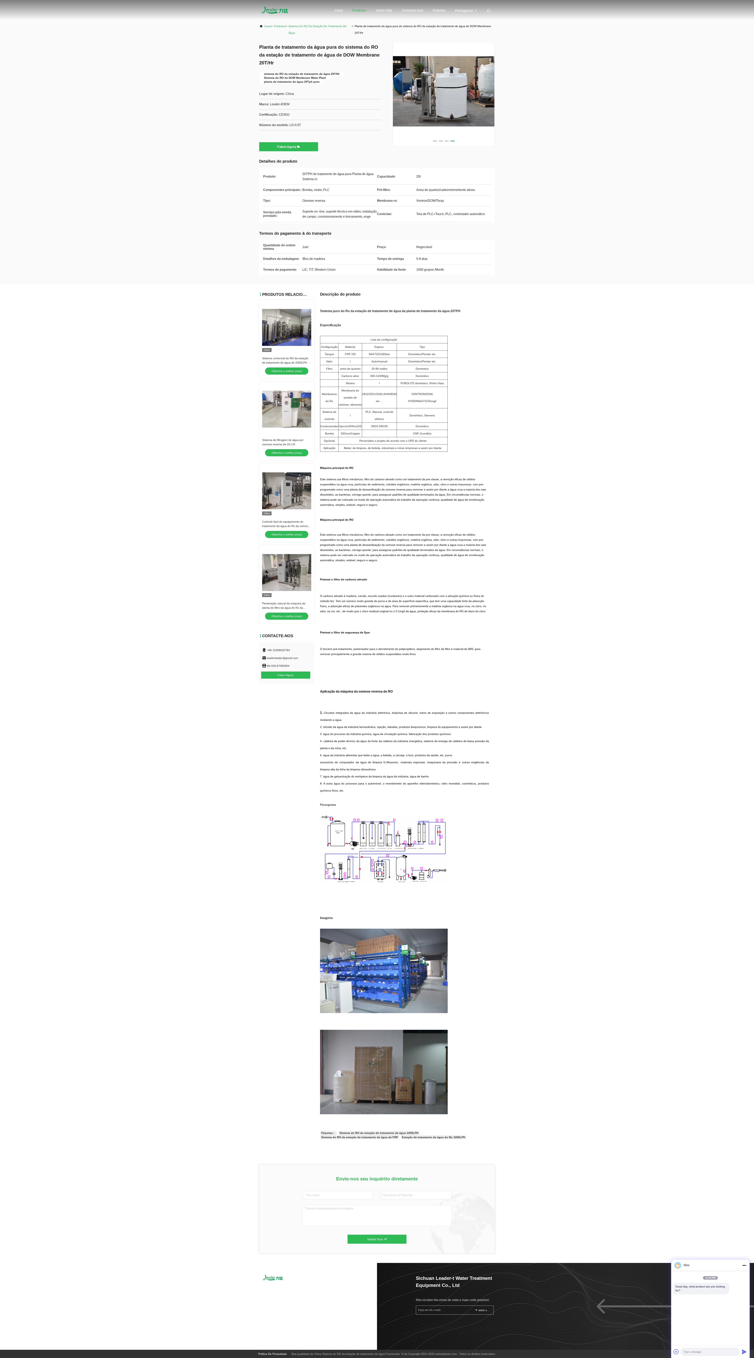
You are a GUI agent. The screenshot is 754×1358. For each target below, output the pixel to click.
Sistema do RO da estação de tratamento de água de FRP (359, 1137)
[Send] (744, 1351)
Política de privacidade (272, 1353)
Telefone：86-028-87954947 (283, 1288)
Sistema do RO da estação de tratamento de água (317, 29)
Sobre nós (384, 10)
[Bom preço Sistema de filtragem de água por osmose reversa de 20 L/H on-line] (286, 409)
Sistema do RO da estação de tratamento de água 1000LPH (378, 1132)
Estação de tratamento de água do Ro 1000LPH (433, 1137)
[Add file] (676, 1351)
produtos (279, 26)
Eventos (439, 10)
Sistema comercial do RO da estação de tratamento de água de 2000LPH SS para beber (286, 362)
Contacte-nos (412, 10)
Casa (338, 10)
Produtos (359, 10)
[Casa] (275, 9)
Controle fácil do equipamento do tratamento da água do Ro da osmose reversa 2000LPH (285, 526)
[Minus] (744, 1265)
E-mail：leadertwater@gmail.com (286, 1295)
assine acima (484, 1310)
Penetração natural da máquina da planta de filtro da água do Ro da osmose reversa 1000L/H (283, 608)
